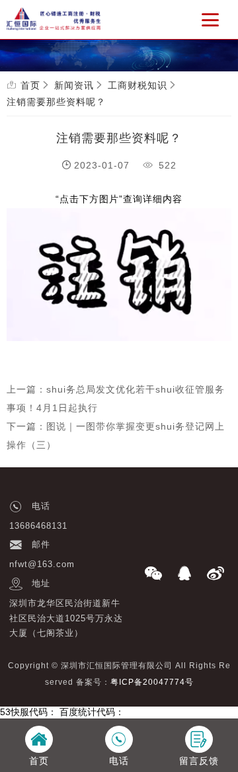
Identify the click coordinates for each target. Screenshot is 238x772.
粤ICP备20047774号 (152, 682)
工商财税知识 (137, 85)
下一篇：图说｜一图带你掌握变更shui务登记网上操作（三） (116, 435)
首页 (30, 85)
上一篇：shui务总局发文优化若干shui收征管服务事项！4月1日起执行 (116, 398)
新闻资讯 (74, 85)
